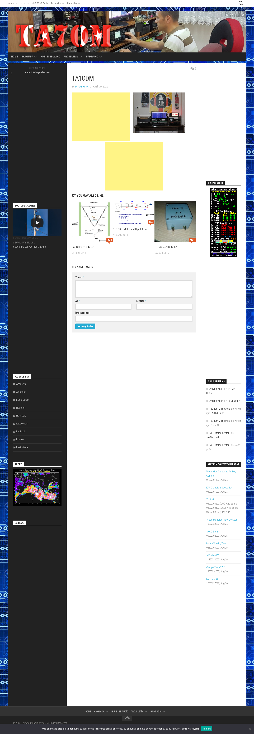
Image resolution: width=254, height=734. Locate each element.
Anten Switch (216, 388)
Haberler (20, 407)
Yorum (79, 277)
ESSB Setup (22, 399)
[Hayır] (249, 729)
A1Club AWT (212, 555)
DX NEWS (19, 523)
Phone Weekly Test (216, 543)
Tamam (207, 728)
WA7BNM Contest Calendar (223, 464)
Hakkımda (20, 3)
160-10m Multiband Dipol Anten (130, 229)
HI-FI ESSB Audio (40, 3)
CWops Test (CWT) (215, 567)
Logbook (21, 431)
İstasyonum (22, 423)
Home (10, 3)
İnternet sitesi (82, 312)
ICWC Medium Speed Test (219, 487)
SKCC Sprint (212, 531)
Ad (77, 300)
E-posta (141, 300)
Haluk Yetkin (234, 400)
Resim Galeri (22, 447)
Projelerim (56, 3)
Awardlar (21, 391)
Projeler (20, 439)
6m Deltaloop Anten (83, 247)
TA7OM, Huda (81, 86)
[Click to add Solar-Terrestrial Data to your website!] (223, 256)
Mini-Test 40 (212, 579)
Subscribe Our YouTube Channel (29, 246)
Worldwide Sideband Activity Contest (221, 473)
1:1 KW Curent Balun (165, 246)
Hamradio (72, 3)
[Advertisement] (101, 116)
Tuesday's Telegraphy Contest (221, 519)
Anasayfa (21, 383)
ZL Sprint (211, 499)
